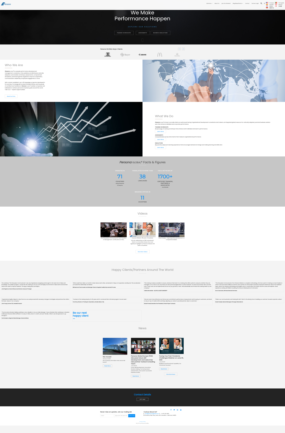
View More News (170, 374)
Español (271, 5)
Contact (247, 3)
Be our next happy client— (80, 315)
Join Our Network (226, 3)
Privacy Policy (142, 422)
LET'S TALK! (142, 399)
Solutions (209, 3)
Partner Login (255, 3)
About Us (217, 3)
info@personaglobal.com (152, 413)
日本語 (280, 6)
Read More (115, 346)
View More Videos (142, 251)
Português (281, 3)
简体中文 (271, 8)
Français (271, 3)
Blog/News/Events (237, 3)
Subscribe (132, 415)
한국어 (271, 6)
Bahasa (280, 5)
